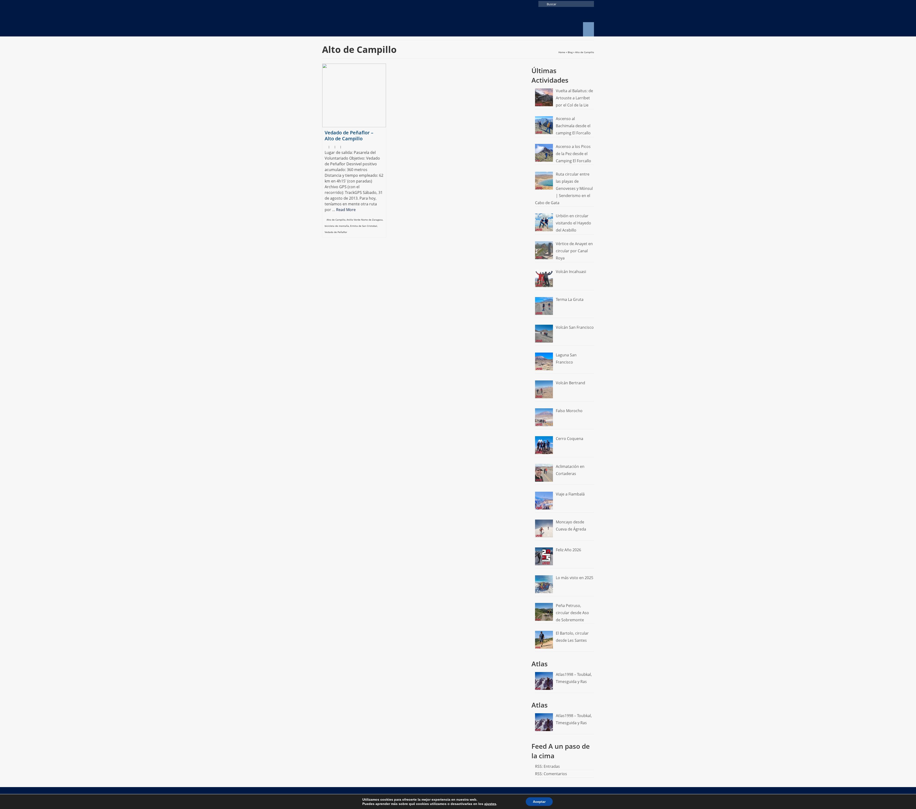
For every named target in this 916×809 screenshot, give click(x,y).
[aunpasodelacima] (365, 22)
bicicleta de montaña (337, 226)
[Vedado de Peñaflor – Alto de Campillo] (354, 95)
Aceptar (539, 802)
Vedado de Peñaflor (336, 232)
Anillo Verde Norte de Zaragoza (365, 219)
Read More (346, 209)
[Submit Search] (542, 4)
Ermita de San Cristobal (363, 226)
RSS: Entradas (547, 766)
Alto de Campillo (336, 219)
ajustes (490, 804)
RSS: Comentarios (551, 773)
